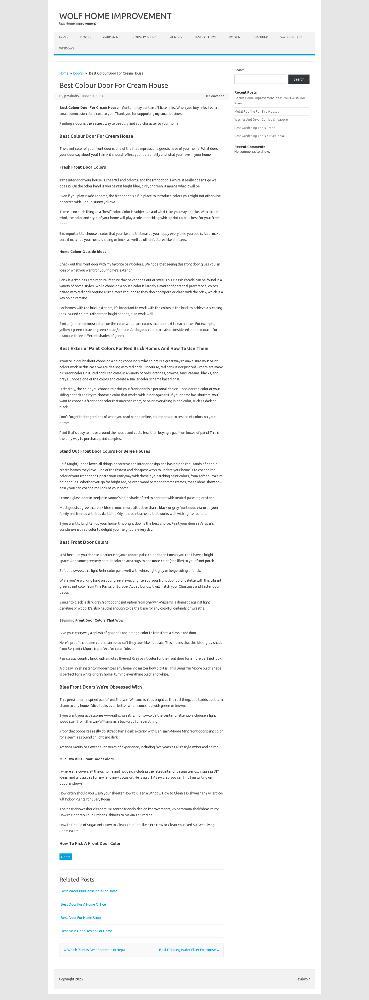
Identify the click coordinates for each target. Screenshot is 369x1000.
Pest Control (206, 37)
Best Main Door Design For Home (86, 931)
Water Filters (291, 37)
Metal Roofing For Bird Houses (256, 111)
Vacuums (261, 37)
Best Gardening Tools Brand (254, 127)
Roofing (235, 37)
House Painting (145, 37)
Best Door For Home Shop (81, 918)
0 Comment (215, 96)
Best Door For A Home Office (83, 904)
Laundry (175, 37)
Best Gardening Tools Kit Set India (259, 136)
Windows (66, 48)
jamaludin (71, 96)
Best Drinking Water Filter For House (189, 950)
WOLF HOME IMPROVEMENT (115, 15)
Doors (85, 37)
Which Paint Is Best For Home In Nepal (94, 950)
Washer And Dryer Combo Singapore (261, 119)
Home (63, 37)
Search (239, 70)
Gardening (111, 37)
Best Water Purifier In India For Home (89, 891)
